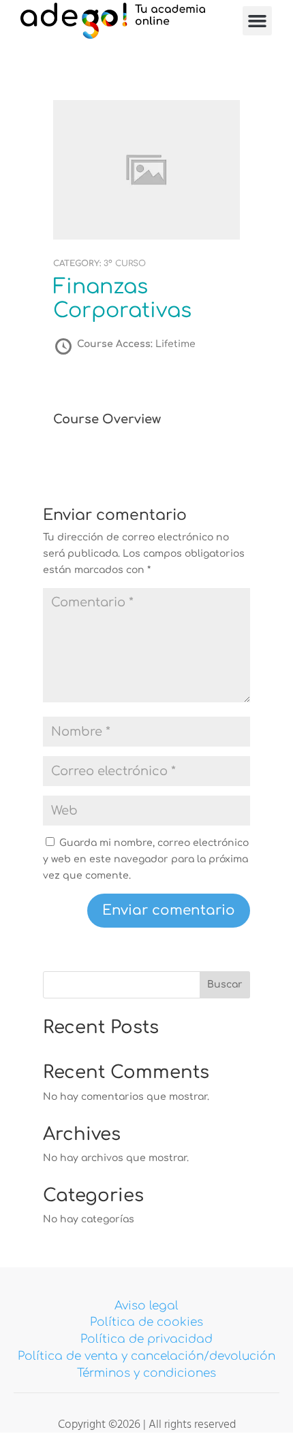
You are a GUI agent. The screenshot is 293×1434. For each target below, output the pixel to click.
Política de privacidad (146, 1339)
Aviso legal (146, 1305)
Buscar (225, 984)
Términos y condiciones (146, 1373)
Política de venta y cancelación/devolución (146, 1356)
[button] (258, 21)
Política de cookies (146, 1322)
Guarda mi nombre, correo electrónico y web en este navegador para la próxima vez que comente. (146, 859)
